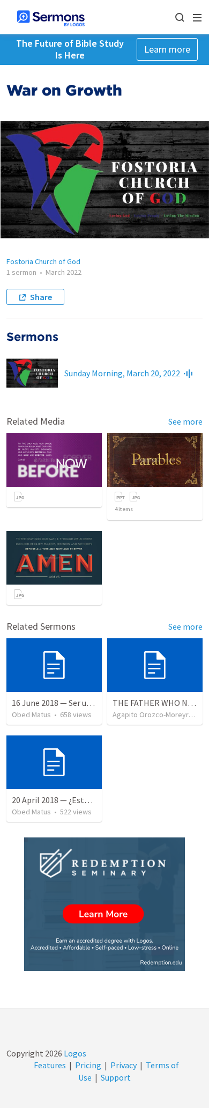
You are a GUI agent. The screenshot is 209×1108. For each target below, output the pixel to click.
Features (50, 1065)
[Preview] (188, 373)
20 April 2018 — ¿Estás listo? (63, 799)
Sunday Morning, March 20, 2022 (122, 373)
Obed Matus (31, 714)
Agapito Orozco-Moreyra (152, 714)
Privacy (123, 1065)
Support (116, 1077)
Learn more (167, 49)
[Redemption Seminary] (104, 904)
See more (185, 421)
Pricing (88, 1065)
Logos (74, 1053)
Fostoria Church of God (43, 261)
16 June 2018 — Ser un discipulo (68, 702)
